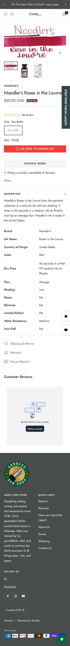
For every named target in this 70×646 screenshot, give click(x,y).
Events (42, 534)
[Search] (12, 14)
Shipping (43, 541)
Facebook (10, 587)
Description (12, 193)
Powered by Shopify (29, 620)
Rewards (43, 508)
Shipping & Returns (22, 343)
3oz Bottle (13, 130)
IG (5, 579)
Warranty (15, 352)
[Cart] (64, 14)
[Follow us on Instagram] (15, 596)
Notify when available (66, 107)
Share (7, 180)
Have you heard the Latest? (50, 517)
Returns (43, 501)
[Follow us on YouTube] (23, 596)
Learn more (52, 4)
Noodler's (11, 85)
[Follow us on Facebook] (8, 596)
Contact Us (44, 548)
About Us (44, 527)
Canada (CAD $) (15, 610)
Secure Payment (19, 361)
